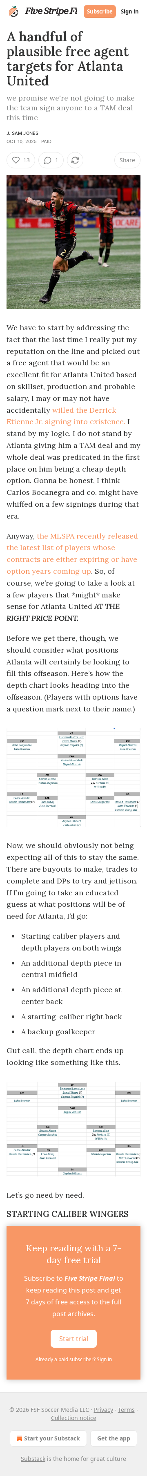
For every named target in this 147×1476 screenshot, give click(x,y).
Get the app (113, 1438)
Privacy (103, 1409)
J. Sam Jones (22, 133)
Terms (126, 1409)
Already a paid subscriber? (74, 1359)
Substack (33, 1459)
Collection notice (73, 1418)
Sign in (130, 11)
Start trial (73, 1338)
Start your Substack (52, 1438)
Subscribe (100, 11)
